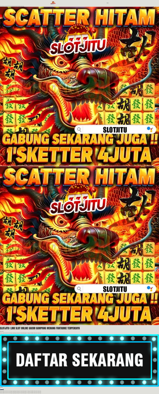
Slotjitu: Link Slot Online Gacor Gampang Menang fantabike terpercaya (13, 6)
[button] (2, 389)
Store (1, 6)
